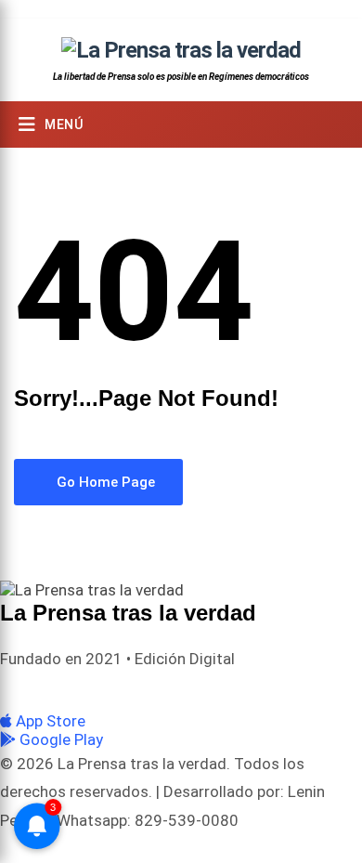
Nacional (117, 689)
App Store (48, 721)
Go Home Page (104, 482)
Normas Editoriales (210, 689)
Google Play (59, 739)
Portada (55, 689)
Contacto (303, 689)
